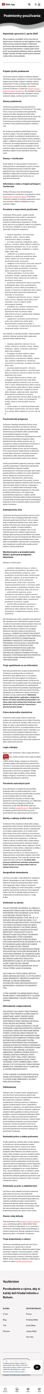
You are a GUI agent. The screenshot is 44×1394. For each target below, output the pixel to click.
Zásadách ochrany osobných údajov (14, 1371)
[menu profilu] (37, 4)
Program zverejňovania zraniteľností (16, 1375)
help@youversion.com (24, 1261)
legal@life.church (22, 808)
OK (37, 1367)
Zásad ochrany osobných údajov (14, 197)
